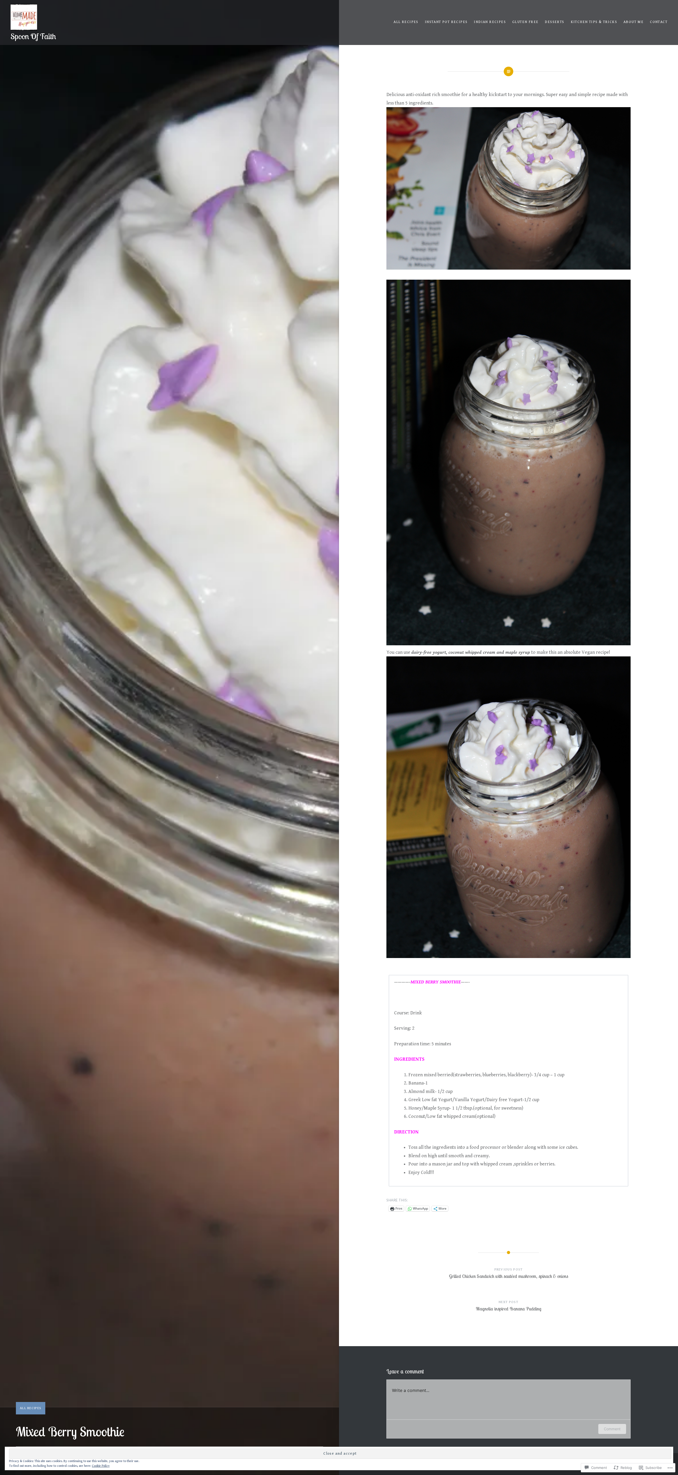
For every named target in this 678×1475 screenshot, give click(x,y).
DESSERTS (554, 22)
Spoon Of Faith (33, 36)
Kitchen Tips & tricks (594, 22)
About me (633, 22)
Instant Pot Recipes (446, 22)
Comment (612, 1429)
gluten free (525, 22)
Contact (658, 22)
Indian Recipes (490, 22)
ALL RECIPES (406, 22)
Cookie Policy (101, 1466)
